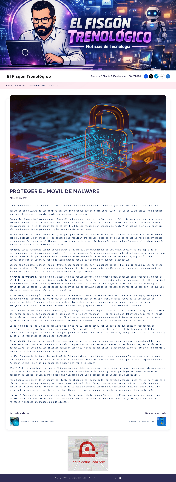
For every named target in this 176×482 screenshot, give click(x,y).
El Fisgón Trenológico (29, 76)
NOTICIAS (21, 85)
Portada (10, 85)
